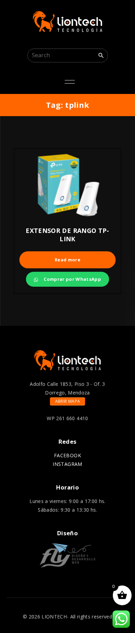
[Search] (101, 55)
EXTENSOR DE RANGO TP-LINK (67, 234)
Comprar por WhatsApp (72, 279)
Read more (67, 260)
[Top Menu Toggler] (69, 81)
